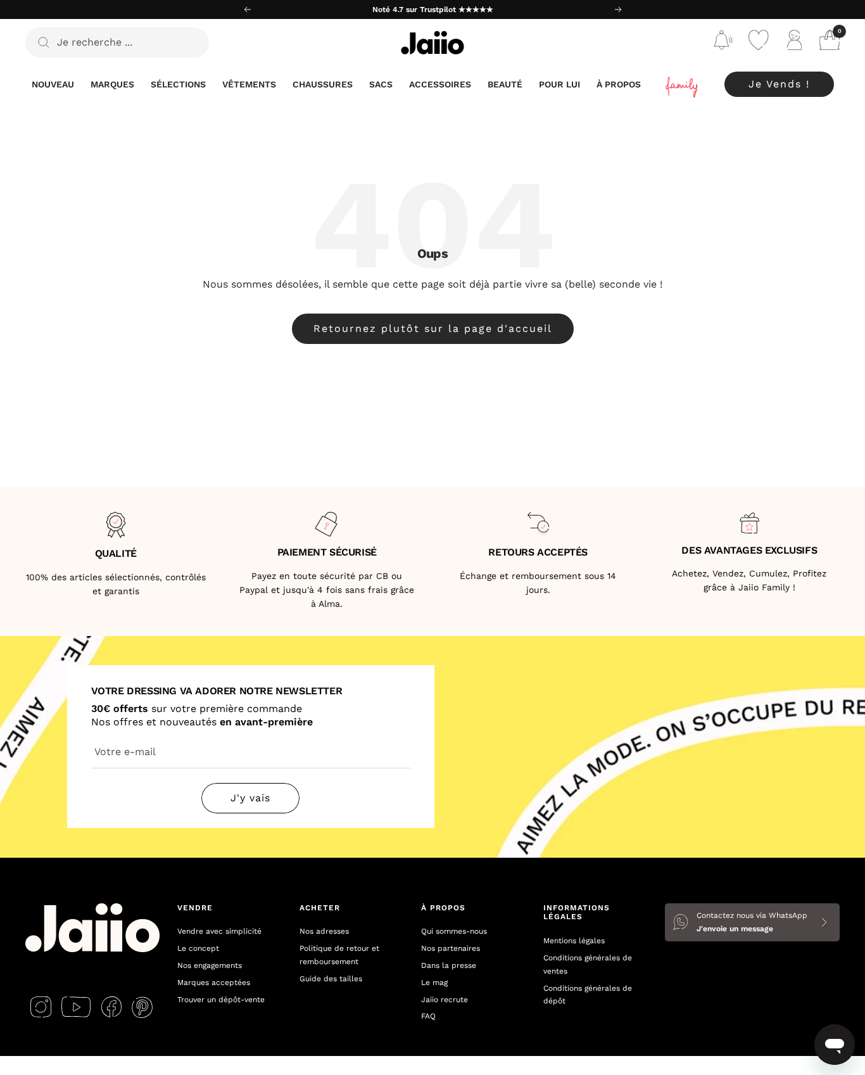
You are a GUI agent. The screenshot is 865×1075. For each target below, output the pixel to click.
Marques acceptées (213, 982)
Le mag (434, 982)
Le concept (198, 948)
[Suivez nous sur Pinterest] (142, 1007)
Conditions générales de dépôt (587, 995)
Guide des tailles (331, 978)
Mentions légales (574, 940)
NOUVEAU (53, 84)
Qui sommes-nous (454, 931)
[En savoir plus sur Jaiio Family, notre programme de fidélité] (682, 84)
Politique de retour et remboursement (339, 955)
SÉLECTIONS (178, 84)
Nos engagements (209, 965)
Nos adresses (324, 931)
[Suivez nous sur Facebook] (111, 1007)
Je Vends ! (779, 84)
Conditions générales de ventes (587, 964)
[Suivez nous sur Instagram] (40, 1007)
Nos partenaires (450, 948)
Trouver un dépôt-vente (221, 999)
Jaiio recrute (444, 999)
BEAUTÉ (505, 84)
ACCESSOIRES (440, 84)
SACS (381, 84)
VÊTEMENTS (249, 84)
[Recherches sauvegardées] (723, 43)
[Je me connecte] (794, 43)
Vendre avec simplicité (219, 931)
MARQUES (112, 84)
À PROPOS (619, 84)
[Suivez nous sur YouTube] (76, 1007)
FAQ (428, 1016)
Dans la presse (448, 965)
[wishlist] (758, 43)
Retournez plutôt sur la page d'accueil (432, 328)
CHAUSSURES (323, 84)
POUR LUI (559, 84)
